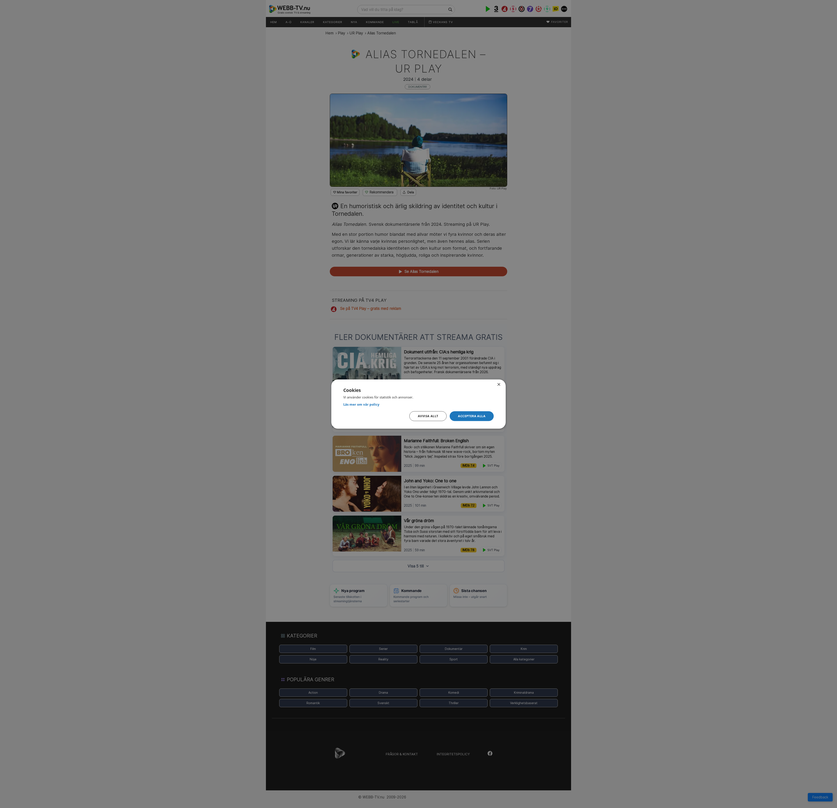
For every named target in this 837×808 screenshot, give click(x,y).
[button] (472, 416)
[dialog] (418, 404)
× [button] (498, 384)
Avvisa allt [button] (428, 416)
